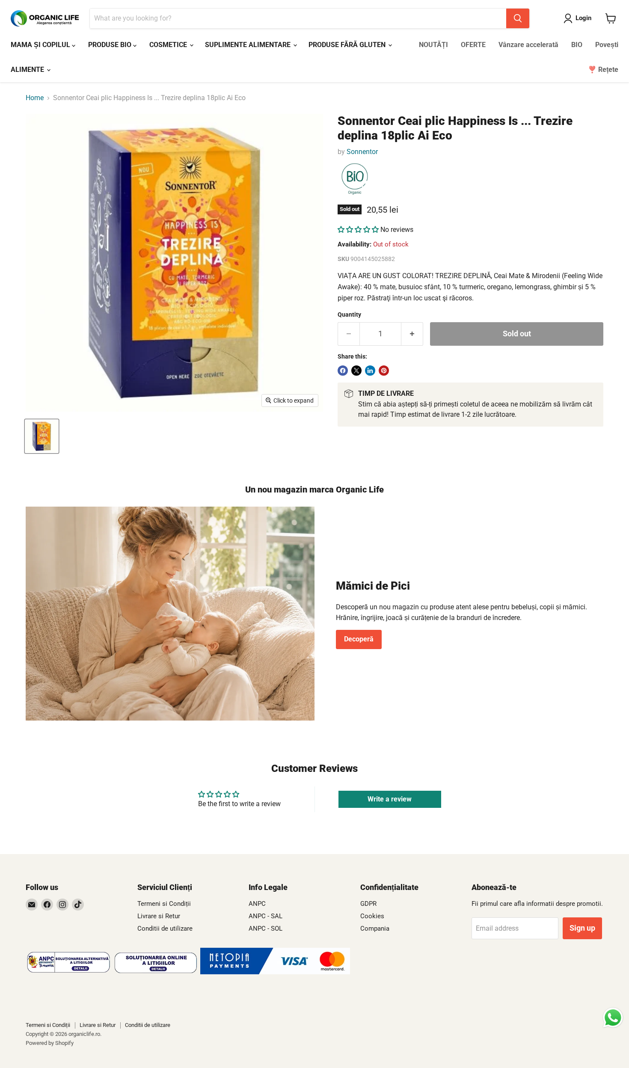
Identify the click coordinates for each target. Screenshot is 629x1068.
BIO (576, 45)
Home (35, 98)
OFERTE (473, 45)
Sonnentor (362, 152)
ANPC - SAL (265, 916)
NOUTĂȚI (433, 45)
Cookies (372, 916)
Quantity (349, 314)
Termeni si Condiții (164, 904)
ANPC (257, 904)
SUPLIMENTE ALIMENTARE (248, 45)
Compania (374, 928)
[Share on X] (356, 370)
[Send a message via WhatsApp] (613, 1017)
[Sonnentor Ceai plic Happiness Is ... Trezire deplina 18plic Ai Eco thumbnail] (42, 436)
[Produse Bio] (355, 179)
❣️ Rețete (603, 69)
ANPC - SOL (265, 928)
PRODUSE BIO (110, 45)
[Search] (517, 18)
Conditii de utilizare (165, 928)
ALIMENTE (28, 69)
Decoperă (359, 639)
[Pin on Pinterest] (384, 370)
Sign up (582, 927)
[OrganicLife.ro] (275, 972)
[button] (358, 229)
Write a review (390, 799)
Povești (606, 45)
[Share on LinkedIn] (370, 370)
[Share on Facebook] (343, 370)
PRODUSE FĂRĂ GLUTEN (348, 45)
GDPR (368, 904)
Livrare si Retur (158, 916)
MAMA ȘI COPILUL (41, 45)
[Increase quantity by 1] (412, 334)
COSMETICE (169, 45)
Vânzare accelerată (528, 45)
